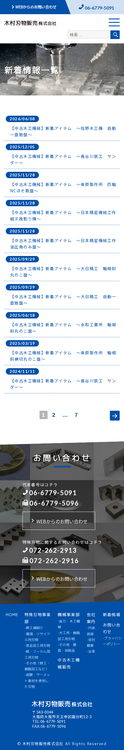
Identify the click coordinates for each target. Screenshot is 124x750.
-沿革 (91, 651)
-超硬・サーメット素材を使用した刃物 (37, 680)
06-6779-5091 (99, 7)
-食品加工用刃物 (37, 645)
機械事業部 (69, 614)
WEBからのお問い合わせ (36, 7)
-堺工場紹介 (34, 628)
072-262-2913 (52, 550)
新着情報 (112, 614)
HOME (12, 614)
